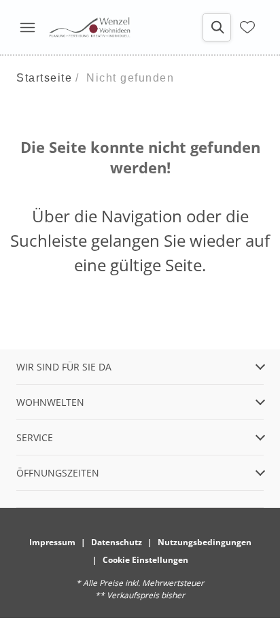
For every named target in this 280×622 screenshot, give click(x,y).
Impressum (52, 542)
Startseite (44, 78)
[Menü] (27, 27)
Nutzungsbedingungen (204, 542)
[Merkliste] (247, 27)
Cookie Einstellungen (145, 560)
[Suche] (216, 27)
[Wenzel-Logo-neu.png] (89, 27)
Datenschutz (116, 542)
